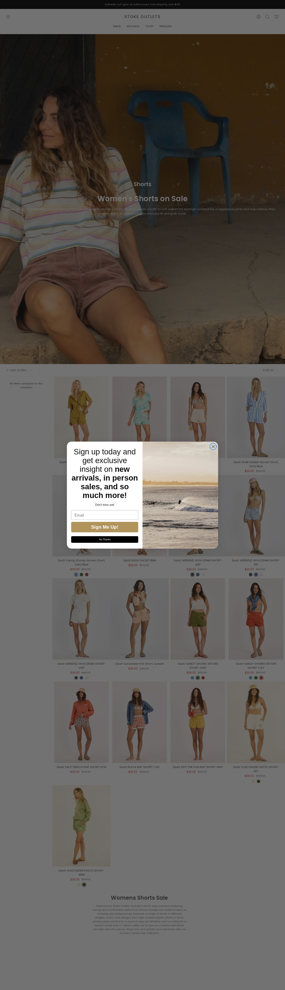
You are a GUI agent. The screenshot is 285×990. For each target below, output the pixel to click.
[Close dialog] (213, 446)
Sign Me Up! (104, 527)
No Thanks (105, 539)
